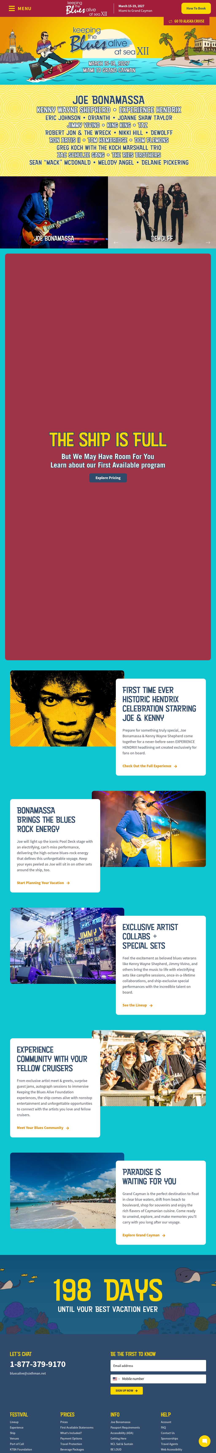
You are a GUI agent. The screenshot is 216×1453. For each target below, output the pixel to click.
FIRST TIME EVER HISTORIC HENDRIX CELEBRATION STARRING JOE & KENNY (159, 704)
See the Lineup (135, 1005)
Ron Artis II (162, 238)
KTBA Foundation (21, 1449)
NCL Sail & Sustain (122, 1444)
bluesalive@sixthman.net (28, 1373)
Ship (12, 1433)
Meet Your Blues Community (40, 1127)
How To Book (196, 8)
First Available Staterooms (76, 1427)
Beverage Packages (72, 1449)
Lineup (14, 1422)
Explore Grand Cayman (141, 1235)
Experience (16, 1427)
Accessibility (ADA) (122, 1433)
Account (166, 1422)
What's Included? (71, 1433)
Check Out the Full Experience (147, 765)
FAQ (163, 1427)
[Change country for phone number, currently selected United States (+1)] (116, 1379)
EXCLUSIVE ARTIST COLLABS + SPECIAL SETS (150, 936)
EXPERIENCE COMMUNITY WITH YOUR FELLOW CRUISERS (52, 1059)
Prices (64, 1422)
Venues (14, 1438)
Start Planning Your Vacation (41, 882)
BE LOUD (116, 1449)
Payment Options (71, 1438)
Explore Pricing (108, 477)
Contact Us (168, 1433)
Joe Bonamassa (54, 238)
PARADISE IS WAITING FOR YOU (149, 1177)
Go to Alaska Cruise (189, 21)
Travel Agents (169, 1444)
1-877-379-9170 (37, 1364)
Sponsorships (169, 1438)
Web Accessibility (171, 1449)
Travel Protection (71, 1444)
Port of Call (17, 1444)
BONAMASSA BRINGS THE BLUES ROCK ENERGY (46, 819)
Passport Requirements (125, 1427)
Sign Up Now (124, 1390)
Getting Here (118, 1438)
